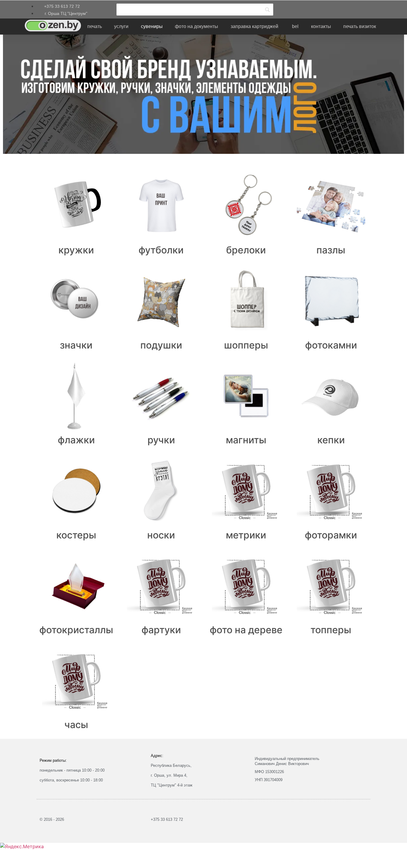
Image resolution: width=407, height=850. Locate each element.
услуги (121, 26)
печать (94, 26)
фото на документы (196, 26)
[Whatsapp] (345, 8)
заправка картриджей (254, 26)
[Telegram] (309, 8)
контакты (321, 26)
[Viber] (327, 8)
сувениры (152, 26)
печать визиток (359, 26)
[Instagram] (291, 8)
